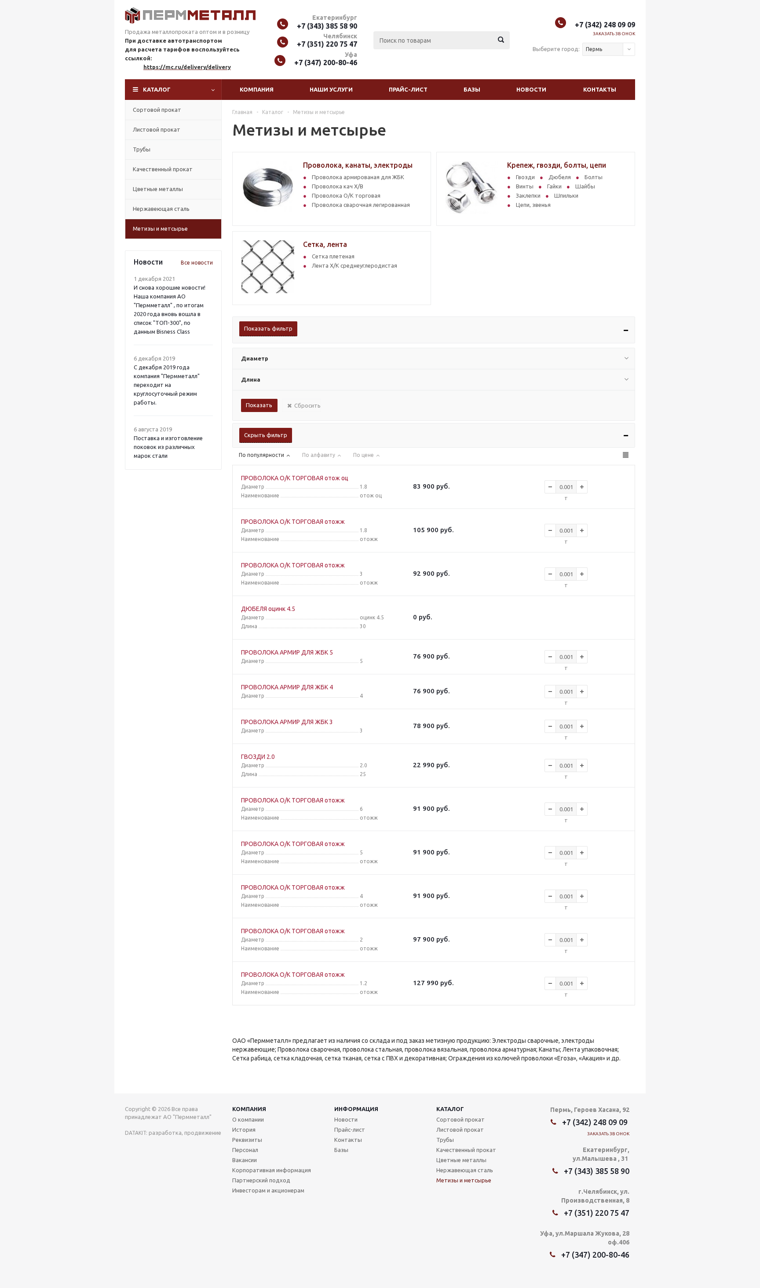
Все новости (197, 262)
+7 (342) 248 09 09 (605, 25)
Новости (531, 89)
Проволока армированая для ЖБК (358, 177)
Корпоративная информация (271, 1170)
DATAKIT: (136, 1133)
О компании (248, 1119)
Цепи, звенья (533, 205)
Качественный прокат (163, 169)
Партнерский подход (261, 1180)
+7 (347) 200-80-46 (325, 62)
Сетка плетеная (333, 256)
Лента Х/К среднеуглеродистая (354, 265)
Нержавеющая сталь (161, 209)
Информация (356, 1109)
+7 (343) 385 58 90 (327, 26)
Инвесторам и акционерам (268, 1190)
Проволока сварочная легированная (361, 205)
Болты (594, 177)
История (244, 1129)
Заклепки (528, 195)
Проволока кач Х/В (337, 186)
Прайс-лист (408, 89)
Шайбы (585, 186)
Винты (524, 186)
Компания (257, 89)
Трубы (141, 149)
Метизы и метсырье (160, 228)
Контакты (599, 89)
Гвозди (525, 177)
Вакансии (244, 1160)
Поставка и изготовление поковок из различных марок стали (168, 447)
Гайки (554, 186)
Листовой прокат (156, 129)
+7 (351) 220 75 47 (327, 44)
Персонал (245, 1150)
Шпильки (566, 195)
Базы (472, 89)
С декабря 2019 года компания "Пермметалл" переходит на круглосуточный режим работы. (167, 384)
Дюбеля (559, 177)
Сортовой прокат (157, 110)
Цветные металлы (158, 189)
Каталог (157, 89)
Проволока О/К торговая (346, 195)
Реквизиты (247, 1140)
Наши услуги (331, 89)
